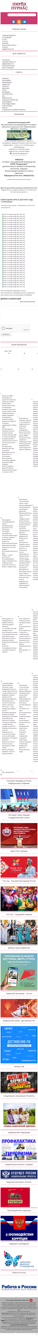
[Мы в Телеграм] (24, 22)
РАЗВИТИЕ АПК (7, 98)
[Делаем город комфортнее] (19, 972)
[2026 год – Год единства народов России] (19, 899)
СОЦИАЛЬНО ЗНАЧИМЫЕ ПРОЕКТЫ (14, 110)
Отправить (6, 334)
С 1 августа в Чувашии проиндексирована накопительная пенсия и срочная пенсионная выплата (10, 441)
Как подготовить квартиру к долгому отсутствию (8, 448)
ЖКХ (3, 96)
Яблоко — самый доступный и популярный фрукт (8, 557)
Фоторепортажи (11, 205)
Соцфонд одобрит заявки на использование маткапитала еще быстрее (25, 720)
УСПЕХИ (5, 47)
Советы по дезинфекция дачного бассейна (24, 430)
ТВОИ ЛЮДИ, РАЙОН (8, 104)
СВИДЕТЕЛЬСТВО (8, 49)
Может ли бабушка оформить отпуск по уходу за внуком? (8, 751)
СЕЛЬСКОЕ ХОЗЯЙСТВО (10, 100)
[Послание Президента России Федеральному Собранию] (19, 800)
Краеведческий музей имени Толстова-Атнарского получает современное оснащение (24, 732)
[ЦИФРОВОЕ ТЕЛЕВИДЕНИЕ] (19, 1259)
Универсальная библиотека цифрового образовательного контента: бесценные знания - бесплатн (9, 701)
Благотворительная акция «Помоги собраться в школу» (25, 573)
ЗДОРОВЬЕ (5, 88)
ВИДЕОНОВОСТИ (8, 64)
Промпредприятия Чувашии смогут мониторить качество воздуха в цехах (25, 703)
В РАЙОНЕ (5, 78)
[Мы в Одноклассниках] (19, 22)
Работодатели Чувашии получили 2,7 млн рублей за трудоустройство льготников (25, 422)
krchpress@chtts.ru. (20, 1316)
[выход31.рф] (19, 1082)
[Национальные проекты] (19, 1174)
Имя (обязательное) (27, 302)
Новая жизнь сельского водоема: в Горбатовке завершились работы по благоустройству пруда (25, 746)
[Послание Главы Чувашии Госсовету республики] (19, 835)
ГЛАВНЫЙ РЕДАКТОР (9, 35)
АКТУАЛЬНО (6, 60)
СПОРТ (4, 90)
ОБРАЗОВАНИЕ (7, 82)
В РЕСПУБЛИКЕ (7, 106)
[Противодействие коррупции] (19, 1228)
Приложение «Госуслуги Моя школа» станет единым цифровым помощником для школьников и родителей (25, 505)
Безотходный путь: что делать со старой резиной (25, 632)
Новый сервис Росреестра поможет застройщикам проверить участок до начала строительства (9, 407)
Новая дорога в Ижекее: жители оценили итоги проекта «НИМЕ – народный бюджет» (25, 558)
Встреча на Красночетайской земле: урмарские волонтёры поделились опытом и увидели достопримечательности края (10, 547)
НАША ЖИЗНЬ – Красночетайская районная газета (19, 6)
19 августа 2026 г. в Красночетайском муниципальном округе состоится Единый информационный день (25, 642)
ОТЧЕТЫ (5, 41)
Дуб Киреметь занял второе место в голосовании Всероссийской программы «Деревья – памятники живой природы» (9, 458)
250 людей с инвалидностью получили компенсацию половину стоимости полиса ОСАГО (9, 535)
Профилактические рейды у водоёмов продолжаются (8, 415)
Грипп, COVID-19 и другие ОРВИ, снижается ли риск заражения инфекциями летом (25, 438)
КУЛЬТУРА (5, 86)
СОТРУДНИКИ (6, 37)
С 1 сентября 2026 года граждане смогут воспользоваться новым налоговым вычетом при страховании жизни (9, 632)
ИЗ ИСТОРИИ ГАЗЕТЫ (9, 45)
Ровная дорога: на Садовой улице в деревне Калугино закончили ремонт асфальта (8, 622)
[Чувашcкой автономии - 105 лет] (19, 1008)
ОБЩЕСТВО (6, 84)
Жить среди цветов (8, 772)
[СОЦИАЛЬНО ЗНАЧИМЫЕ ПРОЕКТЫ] (19, 1115)
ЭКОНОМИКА (6, 80)
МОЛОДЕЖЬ (6, 92)
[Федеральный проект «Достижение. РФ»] (19, 1044)
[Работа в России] (19, 1287)
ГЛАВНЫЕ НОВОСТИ (8, 62)
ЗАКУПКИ (5, 43)
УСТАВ (4, 39)
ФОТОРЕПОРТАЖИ (8, 66)
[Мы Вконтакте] (13, 22)
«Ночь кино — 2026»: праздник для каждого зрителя (9, 709)
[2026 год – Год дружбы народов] (19, 932)
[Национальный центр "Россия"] (15, 1197)
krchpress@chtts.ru (22, 192)
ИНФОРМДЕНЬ (7, 102)
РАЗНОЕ (4, 108)
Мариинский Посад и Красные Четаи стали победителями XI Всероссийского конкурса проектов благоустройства (25, 519)
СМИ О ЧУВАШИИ (8, 68)
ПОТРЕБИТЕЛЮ (7, 94)
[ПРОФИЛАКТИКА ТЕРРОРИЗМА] (19, 1149)
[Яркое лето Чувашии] (19, 867)
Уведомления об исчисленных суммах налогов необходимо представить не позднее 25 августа (9, 736)
